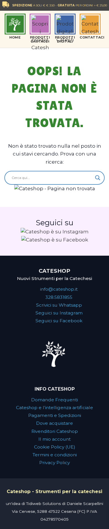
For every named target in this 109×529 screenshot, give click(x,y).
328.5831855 (58, 297)
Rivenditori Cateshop (54, 431)
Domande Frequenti (54, 399)
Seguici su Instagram (59, 313)
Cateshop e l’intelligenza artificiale (54, 407)
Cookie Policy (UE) (54, 447)
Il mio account (54, 439)
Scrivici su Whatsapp (59, 305)
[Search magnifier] (98, 178)
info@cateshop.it (59, 289)
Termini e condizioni (55, 454)
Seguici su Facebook (59, 320)
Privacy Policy (54, 462)
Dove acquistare (54, 423)
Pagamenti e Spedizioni (54, 415)
